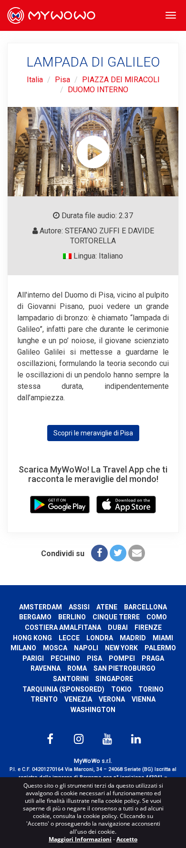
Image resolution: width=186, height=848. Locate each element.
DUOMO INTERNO (98, 89)
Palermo (160, 648)
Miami (163, 638)
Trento (44, 699)
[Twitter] (118, 553)
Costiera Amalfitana (63, 627)
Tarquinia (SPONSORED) (63, 689)
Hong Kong (32, 638)
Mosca (55, 648)
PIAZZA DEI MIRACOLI (121, 79)
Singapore (114, 679)
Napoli (86, 648)
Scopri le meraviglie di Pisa (93, 433)
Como (156, 617)
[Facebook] (99, 553)
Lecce (69, 638)
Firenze (148, 627)
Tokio (121, 689)
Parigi (33, 658)
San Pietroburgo (124, 668)
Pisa (62, 79)
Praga (153, 658)
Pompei (122, 658)
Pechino (65, 658)
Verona (112, 699)
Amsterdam (40, 607)
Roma (77, 668)
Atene (106, 607)
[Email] (136, 553)
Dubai (118, 627)
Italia (35, 79)
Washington (93, 709)
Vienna (143, 699)
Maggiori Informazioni (80, 839)
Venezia (78, 699)
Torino (151, 689)
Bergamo (35, 617)
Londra (99, 638)
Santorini (71, 679)
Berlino (72, 617)
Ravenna (46, 668)
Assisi (79, 607)
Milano (23, 648)
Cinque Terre (116, 617)
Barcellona (145, 607)
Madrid (133, 638)
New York (121, 648)
